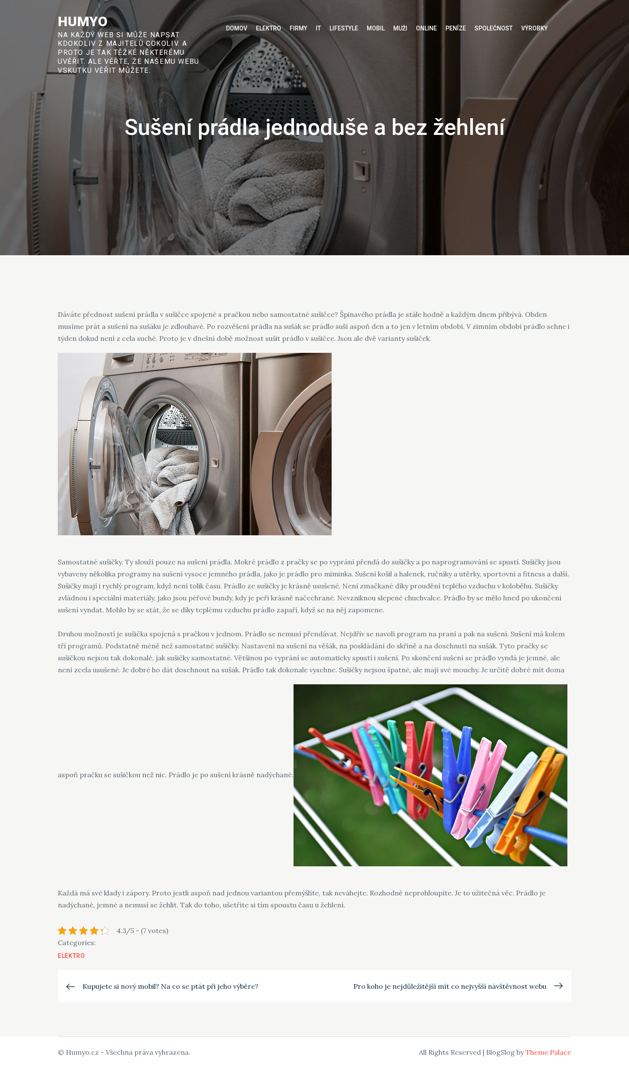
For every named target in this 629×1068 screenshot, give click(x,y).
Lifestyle (343, 28)
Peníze (455, 28)
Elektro (268, 28)
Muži (400, 28)
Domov (236, 28)
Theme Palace (548, 1052)
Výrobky (534, 28)
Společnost (494, 28)
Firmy (298, 28)
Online (426, 28)
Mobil (376, 28)
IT (318, 28)
